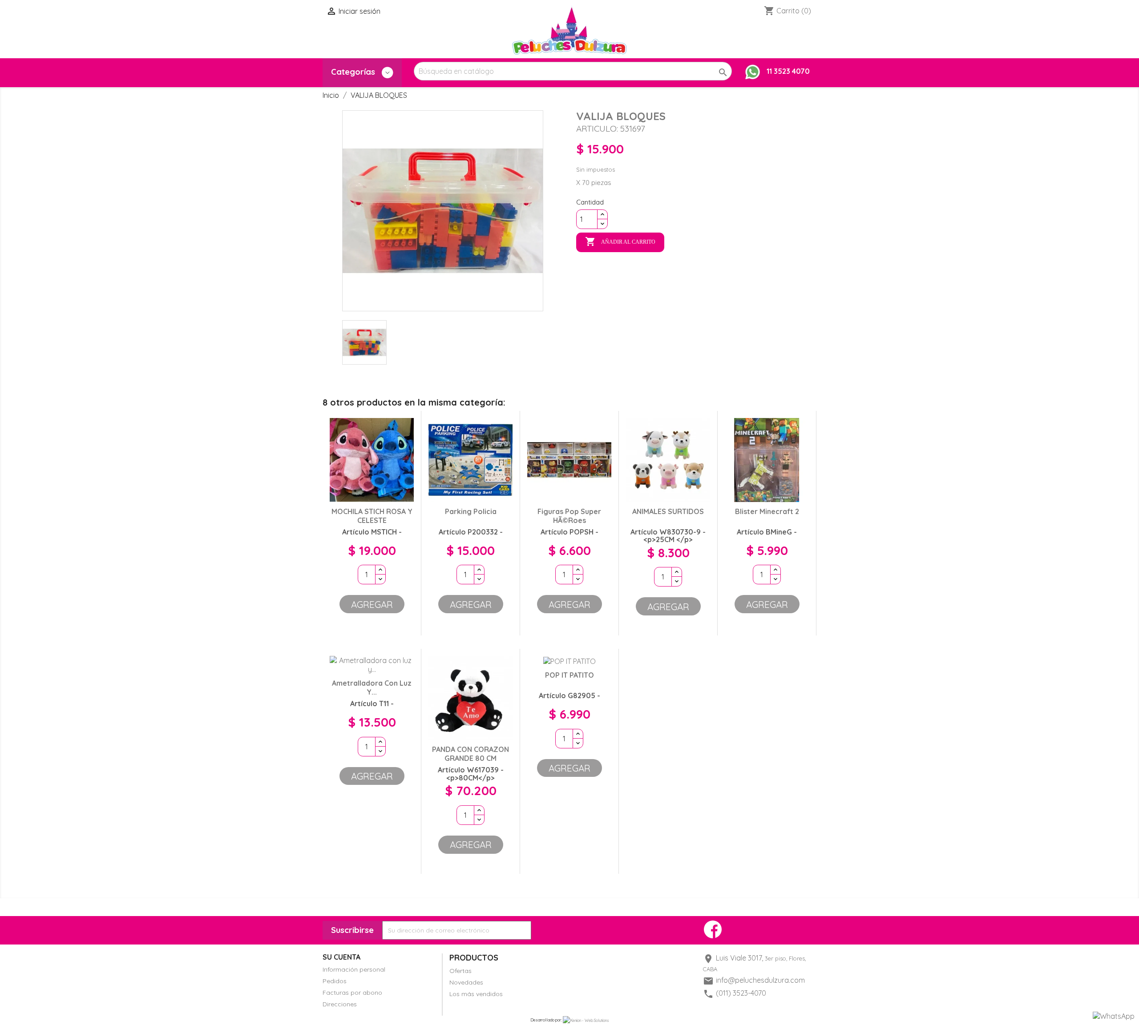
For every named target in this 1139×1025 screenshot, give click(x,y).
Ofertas (460, 971)
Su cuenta (341, 957)
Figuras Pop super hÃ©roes (569, 516)
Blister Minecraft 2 (767, 511)
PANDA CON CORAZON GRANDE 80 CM (470, 754)
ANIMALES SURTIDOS (668, 511)
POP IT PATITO (569, 675)
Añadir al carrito (620, 241)
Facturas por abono (352, 993)
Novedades (466, 982)
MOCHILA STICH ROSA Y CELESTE (371, 516)
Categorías (354, 72)
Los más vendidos (476, 994)
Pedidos (335, 981)
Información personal (354, 969)
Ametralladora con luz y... (372, 687)
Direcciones (340, 1004)
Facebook (713, 929)
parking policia (471, 511)
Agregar (372, 604)
